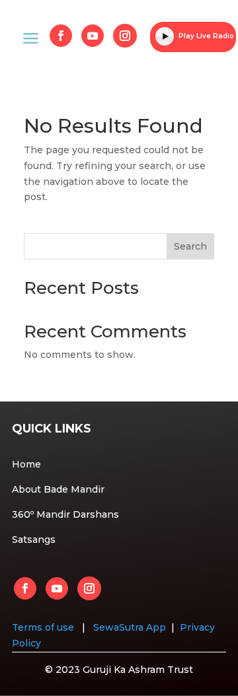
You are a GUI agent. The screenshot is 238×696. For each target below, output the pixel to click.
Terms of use (44, 627)
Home (26, 464)
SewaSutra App (129, 627)
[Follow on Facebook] (61, 35)
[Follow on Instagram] (125, 36)
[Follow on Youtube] (92, 35)
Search (190, 246)
